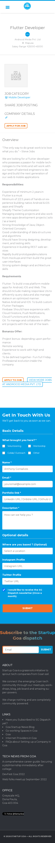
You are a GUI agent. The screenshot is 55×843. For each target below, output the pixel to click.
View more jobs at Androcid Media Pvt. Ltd (27, 382)
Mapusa (29, 43)
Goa (8, 734)
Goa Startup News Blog (20, 727)
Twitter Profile (11, 574)
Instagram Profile (13, 559)
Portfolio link (11, 492)
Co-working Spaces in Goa (21, 730)
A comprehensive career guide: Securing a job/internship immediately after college (27, 765)
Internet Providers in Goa (21, 738)
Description (10, 508)
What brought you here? (19, 440)
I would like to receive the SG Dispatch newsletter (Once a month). (25, 593)
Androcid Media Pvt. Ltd (27, 39)
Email (6, 477)
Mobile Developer (19, 97)
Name (7, 462)
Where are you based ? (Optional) (24, 544)
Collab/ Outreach (16, 453)
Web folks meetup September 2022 (24, 779)
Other (36, 453)
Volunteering (14, 446)
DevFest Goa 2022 (13, 774)
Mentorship (39, 446)
